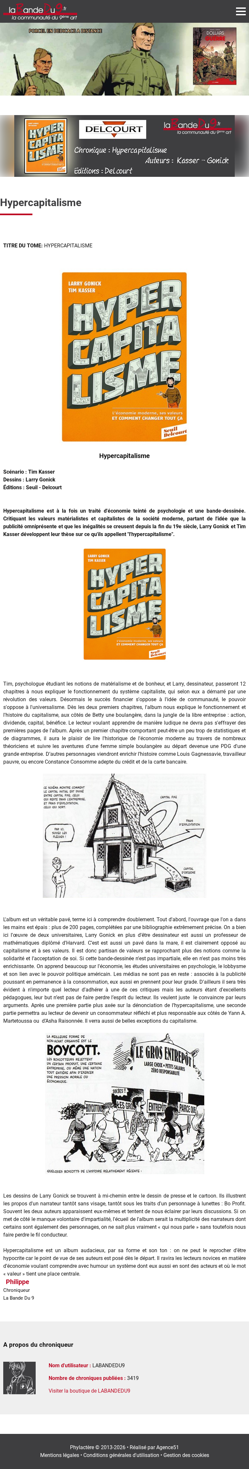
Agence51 (167, 1447)
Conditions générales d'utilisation (121, 1455)
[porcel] (124, 59)
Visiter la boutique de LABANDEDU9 (89, 1391)
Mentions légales (59, 1455)
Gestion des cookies (186, 1455)
